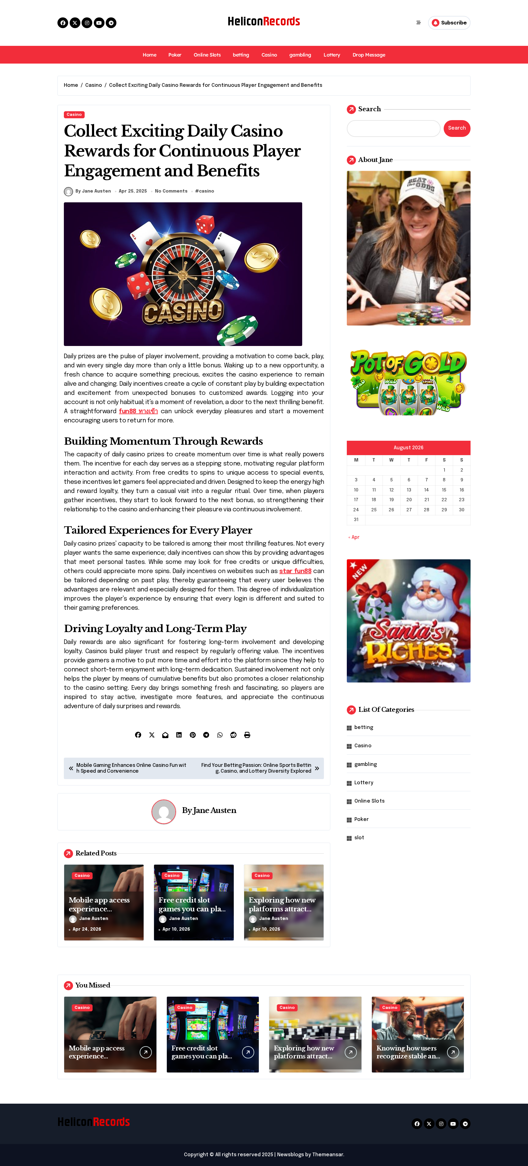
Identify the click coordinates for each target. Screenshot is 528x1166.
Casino (269, 55)
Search (369, 109)
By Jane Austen (93, 191)
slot (359, 837)
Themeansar (327, 1154)
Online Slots (207, 55)
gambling (300, 55)
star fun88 (295, 571)
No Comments (171, 191)
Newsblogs (290, 1154)
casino (206, 191)
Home (149, 55)
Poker (175, 55)
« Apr (354, 537)
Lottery (332, 55)
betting (241, 55)
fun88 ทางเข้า (138, 411)
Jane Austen (215, 810)
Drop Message (369, 55)
